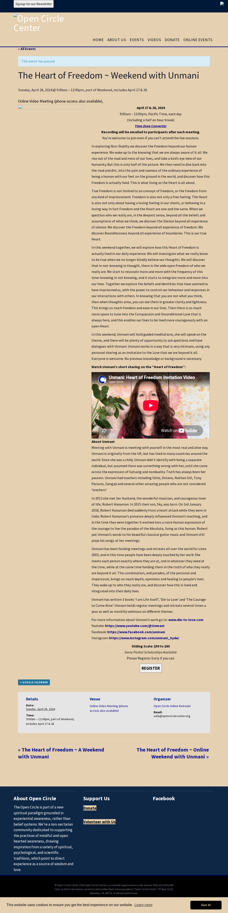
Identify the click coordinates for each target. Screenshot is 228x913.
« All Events (27, 49)
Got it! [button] (206, 905)
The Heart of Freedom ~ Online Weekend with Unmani (172, 753)
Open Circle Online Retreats (172, 706)
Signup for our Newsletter (33, 4)
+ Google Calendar (34, 682)
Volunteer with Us (99, 821)
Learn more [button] (143, 905)
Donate (89, 807)
